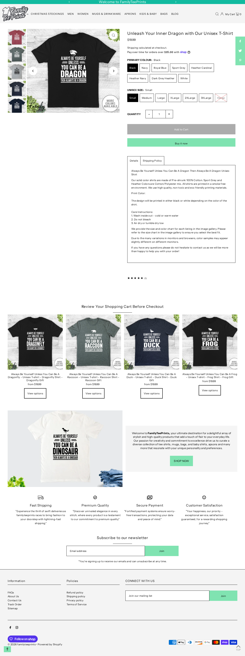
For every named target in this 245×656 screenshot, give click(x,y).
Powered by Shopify (50, 644)
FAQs (11, 592)
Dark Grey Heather (163, 78)
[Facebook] (10, 628)
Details (134, 160)
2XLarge (190, 97)
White (184, 78)
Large (161, 97)
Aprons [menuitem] (130, 13)
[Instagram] (17, 628)
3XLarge (206, 97)
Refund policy (75, 592)
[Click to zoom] (113, 35)
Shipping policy (76, 596)
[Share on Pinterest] (240, 60)
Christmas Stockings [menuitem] (47, 13)
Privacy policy (75, 600)
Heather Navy (137, 78)
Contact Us (14, 600)
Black (132, 67)
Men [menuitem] (71, 13)
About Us (13, 596)
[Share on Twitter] (240, 51)
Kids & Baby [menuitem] (148, 13)
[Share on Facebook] (240, 41)
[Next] (176, 2)
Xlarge (221, 97)
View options (35, 393)
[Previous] (69, 2)
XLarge (174, 97)
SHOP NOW (181, 461)
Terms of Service (77, 604)
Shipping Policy (152, 160)
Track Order (15, 604)
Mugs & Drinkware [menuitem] (106, 13)
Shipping (132, 47)
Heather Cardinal (201, 67)
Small (132, 97)
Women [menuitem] (83, 13)
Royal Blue (160, 67)
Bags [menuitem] (164, 13)
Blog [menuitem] (175, 13)
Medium (147, 97)
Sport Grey (178, 67)
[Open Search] (217, 14)
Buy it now (181, 143)
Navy (145, 67)
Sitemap (13, 608)
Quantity (134, 114)
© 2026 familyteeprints (22, 644)
